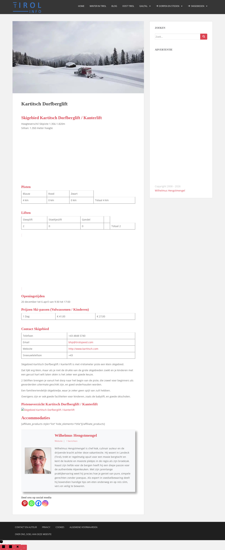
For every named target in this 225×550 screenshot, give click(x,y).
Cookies (60, 527)
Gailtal (143, 6)
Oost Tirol (128, 6)
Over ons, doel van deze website (33, 534)
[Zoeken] (203, 37)
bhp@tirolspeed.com (81, 342)
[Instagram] (45, 503)
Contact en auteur (26, 527)
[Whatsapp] (31, 503)
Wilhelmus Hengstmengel (76, 435)
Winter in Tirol (98, 6)
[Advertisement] (78, 156)
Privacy (46, 527)
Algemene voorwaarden (83, 527)
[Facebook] (38, 503)
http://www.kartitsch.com (83, 348)
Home (81, 6)
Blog (114, 6)
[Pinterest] (25, 503)
